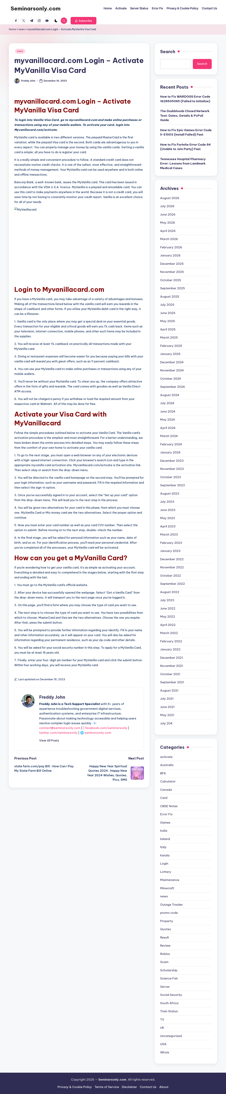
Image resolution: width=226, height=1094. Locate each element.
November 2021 (171, 666)
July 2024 (167, 403)
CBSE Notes (169, 806)
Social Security (171, 995)
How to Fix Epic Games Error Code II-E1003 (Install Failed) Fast (186, 132)
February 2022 (171, 641)
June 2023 (167, 510)
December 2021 (171, 658)
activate (166, 757)
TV (162, 1019)
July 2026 (167, 206)
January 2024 (170, 452)
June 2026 (168, 214)
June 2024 (167, 411)
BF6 (163, 773)
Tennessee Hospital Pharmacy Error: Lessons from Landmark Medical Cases (183, 163)
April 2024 (168, 428)
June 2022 (167, 608)
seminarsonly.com (98, 733)
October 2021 (170, 674)
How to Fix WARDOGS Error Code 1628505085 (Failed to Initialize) (185, 99)
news (22, 29)
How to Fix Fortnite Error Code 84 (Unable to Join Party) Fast (185, 147)
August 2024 (169, 395)
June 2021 (167, 707)
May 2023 (167, 518)
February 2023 (171, 543)
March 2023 (169, 534)
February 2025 (171, 346)
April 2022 (168, 625)
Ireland (165, 839)
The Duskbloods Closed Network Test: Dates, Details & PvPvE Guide (184, 115)
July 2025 (167, 305)
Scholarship (168, 970)
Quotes (165, 929)
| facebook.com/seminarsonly (105, 728)
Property (166, 921)
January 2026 (170, 255)
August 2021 (169, 690)
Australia (166, 765)
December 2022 (172, 559)
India (163, 831)
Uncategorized (171, 1036)
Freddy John (52, 697)
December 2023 (172, 461)
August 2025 (169, 296)
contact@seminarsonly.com (60, 728)
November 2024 (172, 370)
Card (163, 798)
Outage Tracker (171, 905)
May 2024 (167, 420)
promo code (169, 913)
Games (165, 822)
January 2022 (170, 649)
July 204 (166, 723)
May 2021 (167, 715)
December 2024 (172, 362)
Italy (163, 847)
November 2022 (172, 567)
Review (165, 945)
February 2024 (171, 444)
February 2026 (171, 247)
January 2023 (170, 551)
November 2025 (172, 272)
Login (164, 863)
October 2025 (170, 280)
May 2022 (167, 616)
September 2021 (172, 682)
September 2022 (172, 584)
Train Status (169, 1011)
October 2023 (170, 477)
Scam (164, 962)
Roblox (165, 954)
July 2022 (167, 600)
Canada (166, 790)
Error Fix (166, 814)
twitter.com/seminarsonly (58, 733)
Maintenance (169, 880)
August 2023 (169, 493)
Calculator (168, 781)
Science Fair (169, 978)
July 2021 (167, 699)
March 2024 (169, 436)
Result (164, 937)
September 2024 (172, 387)
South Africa (169, 1003)
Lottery (165, 872)
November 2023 (172, 469)
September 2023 (172, 485)
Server (165, 987)
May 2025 (167, 321)
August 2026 (169, 198)
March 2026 (169, 239)
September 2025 (172, 288)
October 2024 (170, 379)
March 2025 (169, 337)
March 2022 (169, 633)
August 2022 (169, 592)
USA (163, 1044)
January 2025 (170, 354)
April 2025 (168, 329)
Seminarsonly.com (36, 8)
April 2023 (168, 526)
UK (162, 1028)
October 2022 (170, 576)
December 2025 (172, 264)
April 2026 (168, 231)
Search (167, 51)
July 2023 (167, 502)
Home (12, 29)
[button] (83, 20)
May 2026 (167, 223)
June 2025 (167, 313)
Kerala (165, 855)
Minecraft (167, 888)
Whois (164, 1052)
